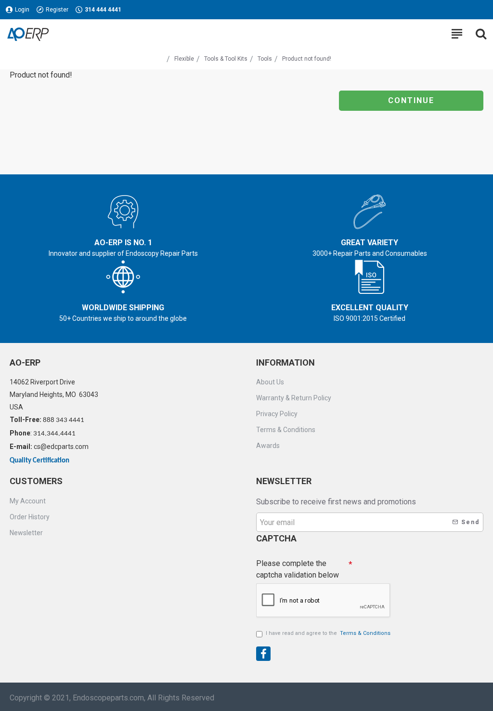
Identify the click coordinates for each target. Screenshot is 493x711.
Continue (411, 100)
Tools (265, 58)
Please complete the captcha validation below (297, 569)
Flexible (184, 58)
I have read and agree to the (328, 633)
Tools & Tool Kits (225, 58)
